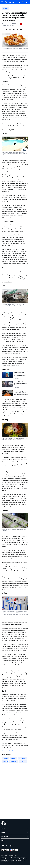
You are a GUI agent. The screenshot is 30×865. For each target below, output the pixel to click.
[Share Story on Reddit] (10, 29)
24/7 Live (11, 2)
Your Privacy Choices (13, 855)
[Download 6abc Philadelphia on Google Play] (14, 850)
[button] (2, 2)
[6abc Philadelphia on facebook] (3, 845)
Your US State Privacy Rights (19, 857)
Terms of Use (4, 858)
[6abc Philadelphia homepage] (6, 2)
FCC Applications (5, 860)
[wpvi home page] (3, 823)
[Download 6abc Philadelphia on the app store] (5, 850)
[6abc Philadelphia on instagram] (10, 845)
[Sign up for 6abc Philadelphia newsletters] (14, 845)
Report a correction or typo (8, 751)
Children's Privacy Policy (6, 857)
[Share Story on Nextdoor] (13, 29)
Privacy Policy (4, 855)
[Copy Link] (21, 29)
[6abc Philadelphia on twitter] (6, 845)
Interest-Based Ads (12, 858)
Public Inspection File (22, 858)
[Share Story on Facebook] (2, 29)
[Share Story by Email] (17, 29)
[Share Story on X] (6, 29)
